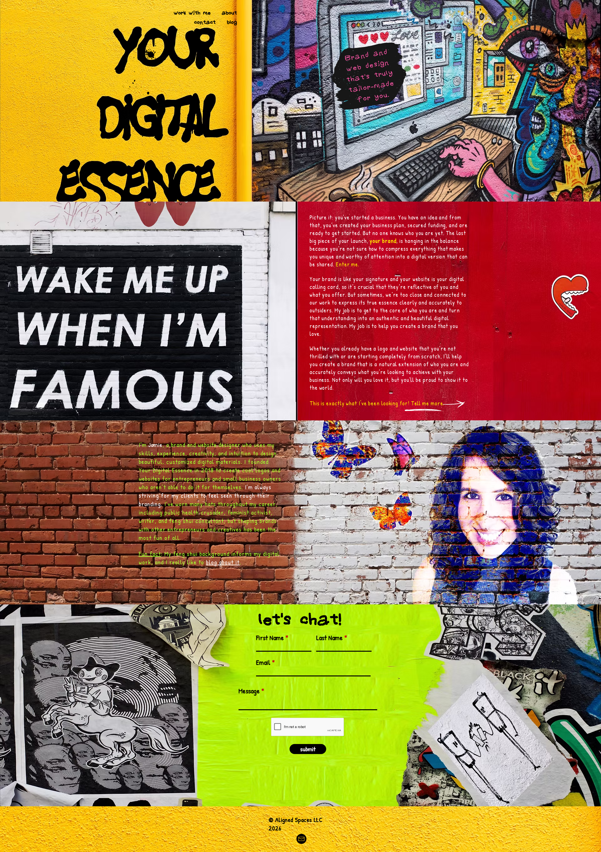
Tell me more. (427, 403)
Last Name (329, 637)
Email (263, 662)
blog (232, 22)
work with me (192, 12)
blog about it (222, 562)
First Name (270, 637)
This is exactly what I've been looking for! (360, 403)
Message (249, 690)
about (229, 12)
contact (205, 22)
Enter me (347, 264)
